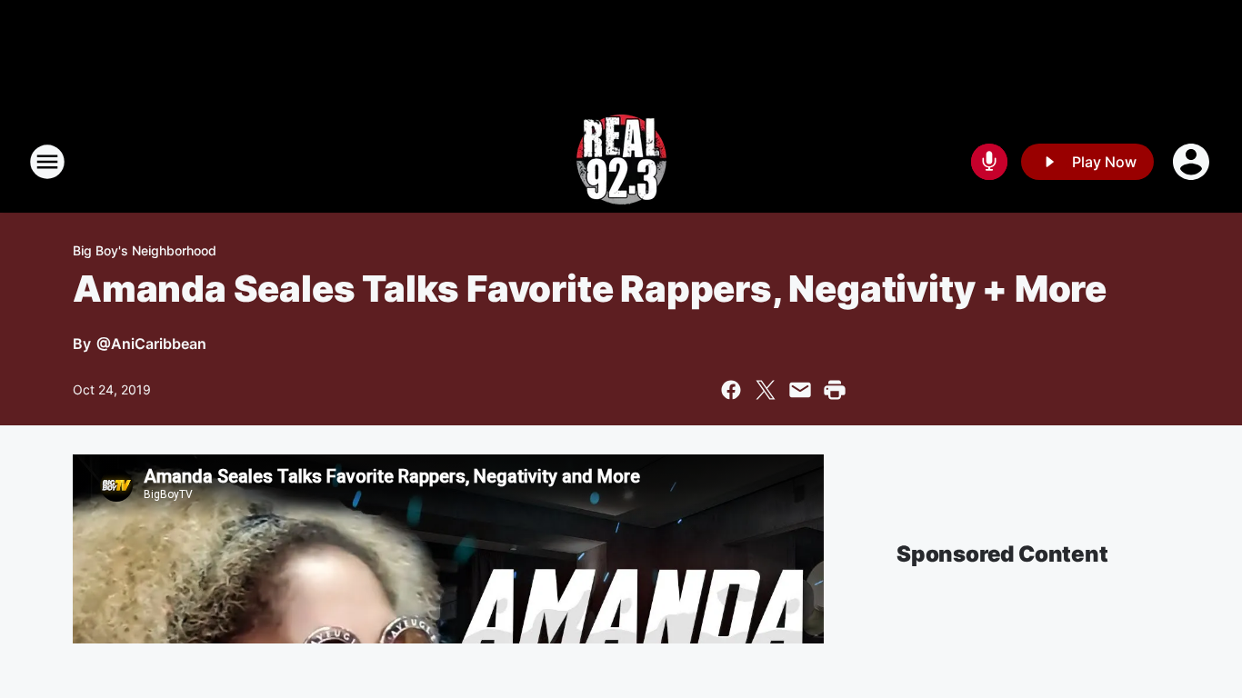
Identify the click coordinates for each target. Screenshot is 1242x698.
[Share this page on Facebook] (731, 390)
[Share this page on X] (765, 390)
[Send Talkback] (989, 162)
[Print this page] (834, 390)
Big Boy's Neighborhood (144, 250)
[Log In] (1193, 162)
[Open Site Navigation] (47, 162)
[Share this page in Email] (800, 390)
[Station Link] (621, 162)
